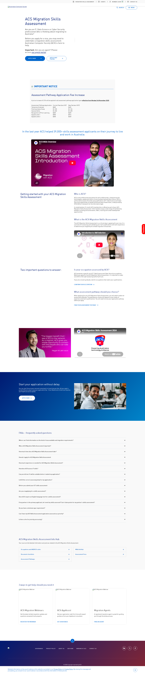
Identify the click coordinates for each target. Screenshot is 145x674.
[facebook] (135, 648)
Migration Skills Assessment (84, 1)
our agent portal (39, 52)
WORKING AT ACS (81, 648)
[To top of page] (72, 641)
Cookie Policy (69, 669)
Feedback (143, 229)
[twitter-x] (130, 648)
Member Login (116, 1)
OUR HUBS (70, 648)
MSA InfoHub (79, 549)
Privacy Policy (58, 669)
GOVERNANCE (39, 648)
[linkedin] (124, 648)
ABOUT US (61, 648)
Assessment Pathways (28, 559)
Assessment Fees (80, 554)
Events (103, 1)
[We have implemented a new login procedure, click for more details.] (122, 2)
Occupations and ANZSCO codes (31, 549)
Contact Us (133, 1)
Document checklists (27, 554)
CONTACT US (92, 648)
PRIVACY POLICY (50, 648)
